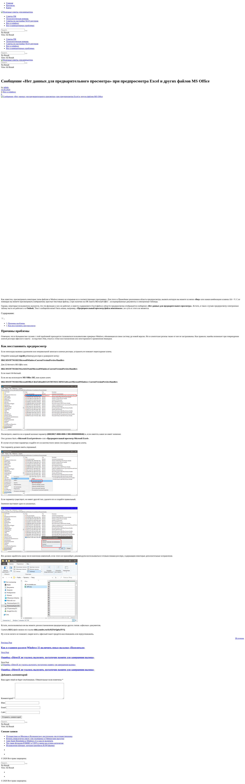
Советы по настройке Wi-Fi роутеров (22, 21)
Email (3, 707)
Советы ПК (11, 16)
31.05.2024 (5, 90)
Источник (239, 638)
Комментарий (8, 698)
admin (6, 87)
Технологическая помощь (17, 19)
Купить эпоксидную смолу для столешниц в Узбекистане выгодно (35, 739)
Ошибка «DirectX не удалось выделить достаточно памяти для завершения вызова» (47, 669)
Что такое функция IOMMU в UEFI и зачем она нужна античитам (34, 743)
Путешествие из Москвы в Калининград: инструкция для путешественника (39, 736)
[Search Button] (26, 30)
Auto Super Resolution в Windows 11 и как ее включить (29, 741)
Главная (9, 3)
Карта (8, 8)
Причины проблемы (16, 323)
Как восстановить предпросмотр (21, 325)
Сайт (3, 712)
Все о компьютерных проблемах (20, 25)
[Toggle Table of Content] (3, 319)
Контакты (10, 5)
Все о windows (12, 23)
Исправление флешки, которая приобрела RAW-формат (30, 745)
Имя (3, 703)
